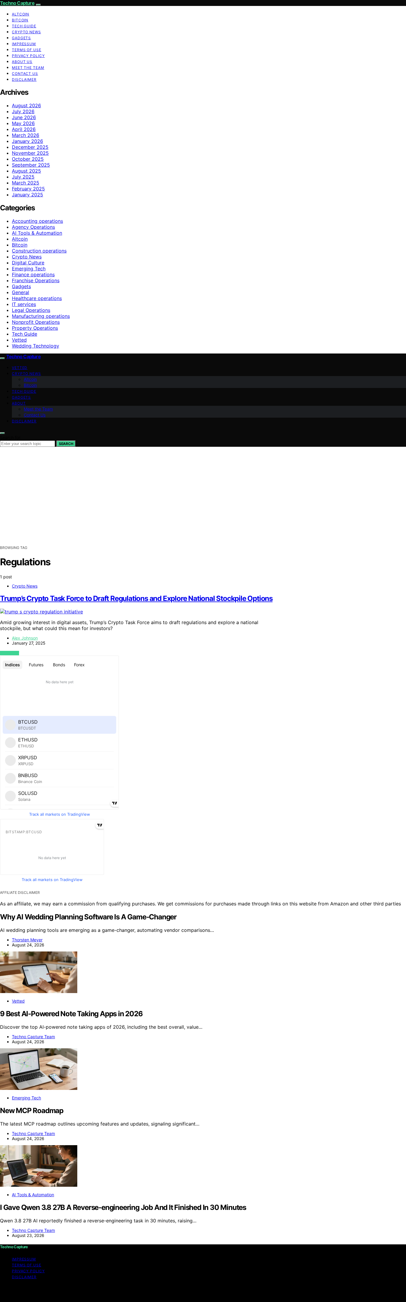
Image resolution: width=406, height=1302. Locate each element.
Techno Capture (17, 3)
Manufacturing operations (41, 316)
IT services (24, 304)
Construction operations (39, 251)
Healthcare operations (37, 298)
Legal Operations (31, 310)
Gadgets (21, 38)
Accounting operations (37, 221)
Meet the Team (28, 67)
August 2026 (26, 105)
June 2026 (24, 117)
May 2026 (23, 123)
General (20, 292)
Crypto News (26, 32)
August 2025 (26, 171)
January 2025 (27, 195)
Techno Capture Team (33, 1036)
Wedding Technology (35, 346)
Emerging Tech (28, 269)
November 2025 (30, 153)
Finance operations (33, 274)
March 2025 (25, 183)
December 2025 (30, 147)
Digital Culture (28, 263)
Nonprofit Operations (36, 322)
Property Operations (35, 328)
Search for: (10, 437)
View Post (9, 653)
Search (66, 443)
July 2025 (23, 177)
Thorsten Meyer (27, 939)
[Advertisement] (203, 500)
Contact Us (25, 73)
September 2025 (31, 165)
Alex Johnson (25, 637)
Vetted (19, 340)
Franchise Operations (35, 280)
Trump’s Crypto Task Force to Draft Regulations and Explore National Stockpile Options (136, 598)
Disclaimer (24, 79)
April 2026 (24, 129)
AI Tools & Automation (37, 233)
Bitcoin (20, 20)
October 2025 (28, 159)
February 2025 (28, 189)
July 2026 (23, 111)
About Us (22, 61)
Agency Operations (33, 227)
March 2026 (25, 135)
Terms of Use (26, 50)
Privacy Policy (28, 55)
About (19, 403)
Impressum (24, 44)
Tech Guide (24, 26)
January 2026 (27, 141)
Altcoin (20, 14)
